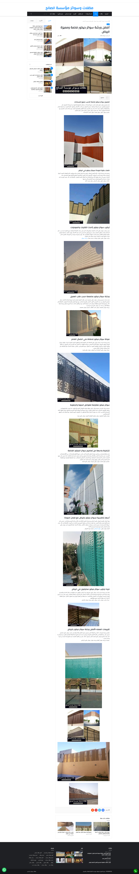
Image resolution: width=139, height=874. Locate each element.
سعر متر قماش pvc (38, 40)
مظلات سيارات (44, 865)
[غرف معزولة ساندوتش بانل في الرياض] (60, 860)
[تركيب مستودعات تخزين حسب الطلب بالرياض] (48, 77)
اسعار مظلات (41, 855)
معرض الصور (60, 13)
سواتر (96, 13)
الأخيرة (40, 20)
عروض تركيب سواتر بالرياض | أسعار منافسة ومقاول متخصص (102, 833)
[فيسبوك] (103, 810)
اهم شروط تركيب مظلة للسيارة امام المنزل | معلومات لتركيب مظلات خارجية (36, 27)
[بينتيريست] (96, 810)
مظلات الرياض (38, 862)
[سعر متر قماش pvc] (48, 41)
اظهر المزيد (40, 95)
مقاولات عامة (52, 13)
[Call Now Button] (136, 871)
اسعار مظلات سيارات (49, 857)
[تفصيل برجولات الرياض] (48, 83)
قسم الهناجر (80, 13)
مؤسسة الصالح (33, 860)
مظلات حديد (51, 865)
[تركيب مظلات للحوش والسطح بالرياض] (48, 70)
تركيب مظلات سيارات (49, 860)
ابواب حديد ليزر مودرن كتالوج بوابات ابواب (36, 47)
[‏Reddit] (92, 810)
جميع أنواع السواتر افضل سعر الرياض (84, 832)
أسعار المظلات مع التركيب (48, 852)
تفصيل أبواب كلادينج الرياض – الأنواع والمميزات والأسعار (36, 89)
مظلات (101, 13)
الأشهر (49, 20)
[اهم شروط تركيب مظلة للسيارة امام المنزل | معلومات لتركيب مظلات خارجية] (48, 28)
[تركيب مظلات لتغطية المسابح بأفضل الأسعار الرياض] (48, 54)
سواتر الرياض (40, 860)
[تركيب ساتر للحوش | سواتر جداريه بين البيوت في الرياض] (65, 826)
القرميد (74, 13)
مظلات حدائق (31, 862)
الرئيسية (106, 13)
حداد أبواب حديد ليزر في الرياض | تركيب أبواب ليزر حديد (36, 34)
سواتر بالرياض (97, 528)
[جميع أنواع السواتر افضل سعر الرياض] (84, 826)
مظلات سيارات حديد (35, 865)
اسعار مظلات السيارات (33, 855)
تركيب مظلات (31, 857)
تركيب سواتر (85, 238)
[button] (4, 870)
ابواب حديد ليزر (68, 13)
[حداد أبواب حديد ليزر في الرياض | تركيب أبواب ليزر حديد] (48, 35)
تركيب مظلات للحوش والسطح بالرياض (36, 69)
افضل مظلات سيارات (39, 857)
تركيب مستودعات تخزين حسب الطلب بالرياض (36, 76)
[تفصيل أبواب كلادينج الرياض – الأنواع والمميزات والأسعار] (48, 90)
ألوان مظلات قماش (38, 852)
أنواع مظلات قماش (49, 855)
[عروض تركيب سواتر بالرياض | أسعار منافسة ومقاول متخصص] (102, 826)
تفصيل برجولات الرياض (38, 82)
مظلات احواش (46, 862)
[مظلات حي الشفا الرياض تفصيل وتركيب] (78, 854)
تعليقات (32, 20)
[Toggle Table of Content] (106, 97)
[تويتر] (99, 810)
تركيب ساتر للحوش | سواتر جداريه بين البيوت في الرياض (65, 833)
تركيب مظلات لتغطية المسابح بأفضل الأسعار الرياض (36, 53)
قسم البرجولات (89, 13)
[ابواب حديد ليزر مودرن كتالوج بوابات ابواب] (48, 48)
